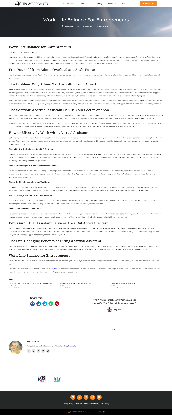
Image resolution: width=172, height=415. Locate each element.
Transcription (68, 4)
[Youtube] (99, 397)
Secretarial (112, 4)
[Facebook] (72, 397)
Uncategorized (86, 26)
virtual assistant (51, 269)
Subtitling (98, 4)
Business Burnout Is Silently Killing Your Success (75, 283)
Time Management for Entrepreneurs (123, 283)
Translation (84, 4)
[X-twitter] (79, 397)
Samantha (72, 346)
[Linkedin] (86, 397)
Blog (124, 4)
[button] (32, 303)
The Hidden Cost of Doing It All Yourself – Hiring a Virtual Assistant (30, 283)
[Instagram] (92, 397)
